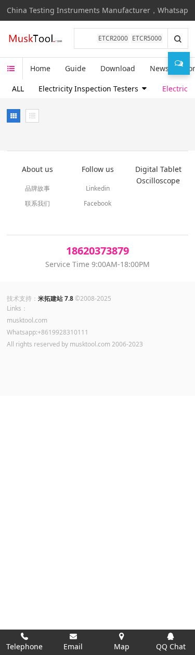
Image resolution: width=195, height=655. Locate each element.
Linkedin (98, 188)
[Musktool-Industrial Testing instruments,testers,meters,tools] (36, 39)
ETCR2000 (113, 38)
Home (40, 68)
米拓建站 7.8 (55, 298)
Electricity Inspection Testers (89, 88)
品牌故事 (37, 188)
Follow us (98, 169)
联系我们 (37, 203)
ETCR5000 (147, 38)
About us (37, 169)
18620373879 (97, 251)
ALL (18, 88)
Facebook (97, 203)
